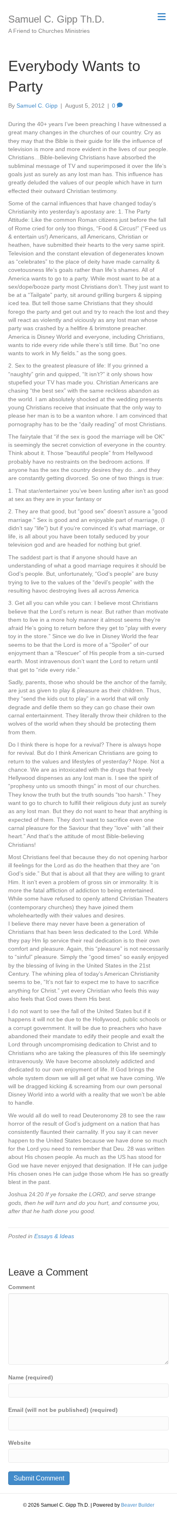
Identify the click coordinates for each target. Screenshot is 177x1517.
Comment (21, 1287)
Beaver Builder (137, 1505)
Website (19, 1442)
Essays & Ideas (54, 1236)
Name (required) (30, 1377)
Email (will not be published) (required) (63, 1410)
